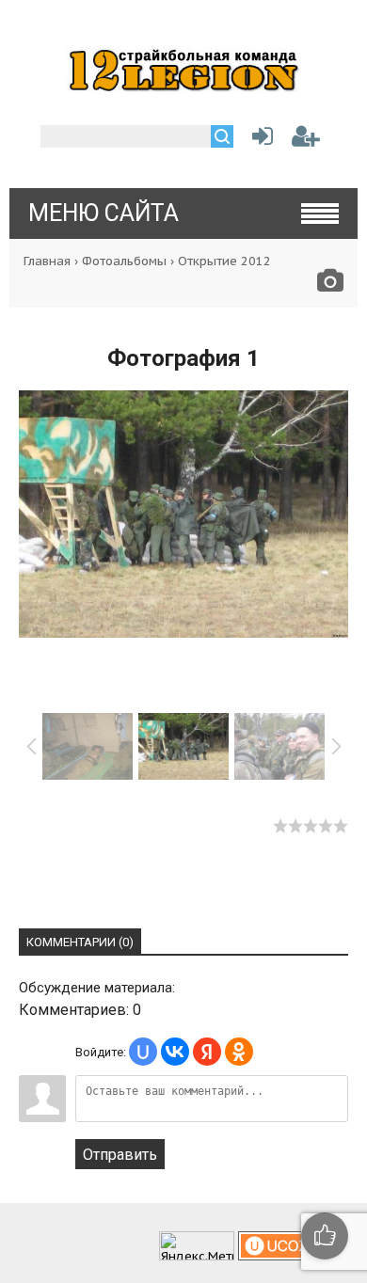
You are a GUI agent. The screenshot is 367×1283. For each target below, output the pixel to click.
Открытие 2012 (224, 261)
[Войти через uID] (143, 1051)
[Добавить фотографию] (330, 285)
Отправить (120, 1155)
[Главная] (183, 86)
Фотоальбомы (124, 261)
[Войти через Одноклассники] (239, 1051)
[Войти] (258, 140)
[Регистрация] (305, 140)
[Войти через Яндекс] (207, 1051)
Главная (47, 261)
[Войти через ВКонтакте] (175, 1051)
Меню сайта (103, 213)
